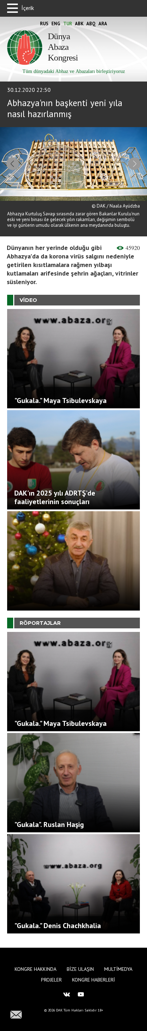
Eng (55, 23)
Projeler (51, 980)
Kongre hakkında (35, 969)
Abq (91, 23)
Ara (102, 23)
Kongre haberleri (93, 980)
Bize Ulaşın (80, 969)
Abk (79, 23)
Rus (44, 23)
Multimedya (118, 969)
